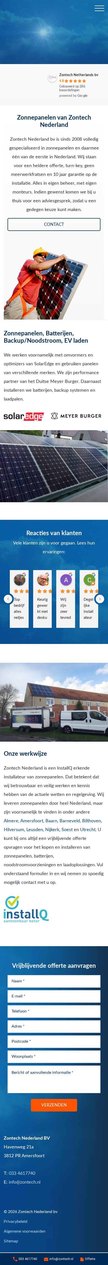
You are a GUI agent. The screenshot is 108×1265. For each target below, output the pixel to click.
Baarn (51, 821)
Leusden (34, 830)
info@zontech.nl (61, 1259)
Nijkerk (52, 830)
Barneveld (70, 821)
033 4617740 (28, 1259)
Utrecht (87, 830)
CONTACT (54, 224)
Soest (67, 830)
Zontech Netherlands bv (78, 75)
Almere (11, 821)
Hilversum (14, 830)
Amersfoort (31, 821)
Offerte (90, 1259)
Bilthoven (91, 821)
